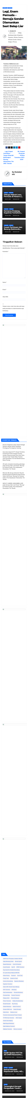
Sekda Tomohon (17, 1006)
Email (4, 289)
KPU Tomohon (6, 989)
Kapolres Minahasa (19, 981)
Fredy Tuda (6, 978)
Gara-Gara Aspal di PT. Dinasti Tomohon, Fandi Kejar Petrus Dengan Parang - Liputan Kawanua (14, 453)
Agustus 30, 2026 (10, 1057)
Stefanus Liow (13, 1012)
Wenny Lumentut (18, 1029)
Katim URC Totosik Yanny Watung (11, 986)
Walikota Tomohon (7, 1029)
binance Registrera (8, 444)
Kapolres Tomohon (7, 984)
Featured (13, 975)
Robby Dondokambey (18, 1000)
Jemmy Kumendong (8, 981)
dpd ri (13, 967)
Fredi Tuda (19, 975)
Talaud (5, 1084)
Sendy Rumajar (17, 1009)
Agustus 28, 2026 (10, 1074)
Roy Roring (14, 1003)
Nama (5, 282)
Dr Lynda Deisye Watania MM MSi (11, 972)
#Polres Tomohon (18, 37)
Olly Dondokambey (7, 992)
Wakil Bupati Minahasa (8, 1023)
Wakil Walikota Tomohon (9, 1026)
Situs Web (5, 296)
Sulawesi (11, 1067)
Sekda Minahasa (7, 1006)
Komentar (6, 251)
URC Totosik (19, 1017)
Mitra (5, 1050)
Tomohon (10, 7)
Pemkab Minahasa (18, 992)
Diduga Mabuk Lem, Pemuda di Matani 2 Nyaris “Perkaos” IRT (13, 196)
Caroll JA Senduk (17, 964)
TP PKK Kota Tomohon (8, 1017)
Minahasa (14, 989)
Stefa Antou (6, 1012)
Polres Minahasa (15, 998)
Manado (5, 1067)
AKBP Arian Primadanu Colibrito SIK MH (12, 958)
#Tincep (14, 42)
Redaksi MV (13, 31)
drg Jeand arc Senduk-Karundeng (11, 969)
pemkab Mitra (6, 995)
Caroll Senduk (6, 967)
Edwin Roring (6, 975)
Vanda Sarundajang (8, 1020)
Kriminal (5, 7)
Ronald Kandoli (6, 1003)
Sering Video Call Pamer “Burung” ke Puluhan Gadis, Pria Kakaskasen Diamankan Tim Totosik (13, 467)
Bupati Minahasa (7, 964)
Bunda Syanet (18, 961)
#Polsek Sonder (12, 39)
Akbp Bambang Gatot (8, 961)
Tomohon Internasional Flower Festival (12, 1015)
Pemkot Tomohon (15, 995)
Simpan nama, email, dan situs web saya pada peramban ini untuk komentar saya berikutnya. (13, 308)
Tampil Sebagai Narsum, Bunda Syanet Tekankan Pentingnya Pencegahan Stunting (14, 446)
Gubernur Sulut (14, 978)
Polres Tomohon (7, 1000)
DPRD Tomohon (20, 967)
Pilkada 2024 (6, 998)
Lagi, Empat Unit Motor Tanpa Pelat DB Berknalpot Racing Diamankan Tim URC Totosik (8, 157)
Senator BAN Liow (7, 1009)
